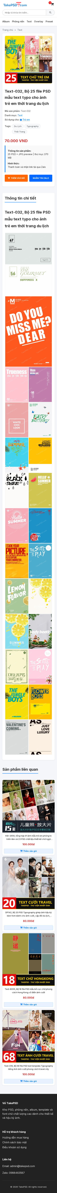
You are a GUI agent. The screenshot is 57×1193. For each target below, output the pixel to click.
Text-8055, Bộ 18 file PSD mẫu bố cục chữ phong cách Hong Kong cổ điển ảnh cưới (28, 991)
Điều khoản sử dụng (14, 1147)
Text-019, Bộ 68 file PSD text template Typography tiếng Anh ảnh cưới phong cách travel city (28, 1067)
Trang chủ (7, 30)
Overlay (38, 21)
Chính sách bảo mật (14, 1142)
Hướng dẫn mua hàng (15, 1137)
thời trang (19, 131)
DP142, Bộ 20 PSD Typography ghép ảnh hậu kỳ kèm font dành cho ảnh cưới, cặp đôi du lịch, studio (28, 914)
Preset (49, 21)
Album (6, 21)
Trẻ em (26, 119)
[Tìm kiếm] (50, 12)
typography (32, 126)
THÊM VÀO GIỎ (18, 178)
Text (29, 21)
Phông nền (18, 21)
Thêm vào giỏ (30, 851)
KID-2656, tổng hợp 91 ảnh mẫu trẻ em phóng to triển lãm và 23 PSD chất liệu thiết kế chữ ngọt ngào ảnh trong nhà (28, 837)
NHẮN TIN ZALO (41, 178)
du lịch (18, 126)
